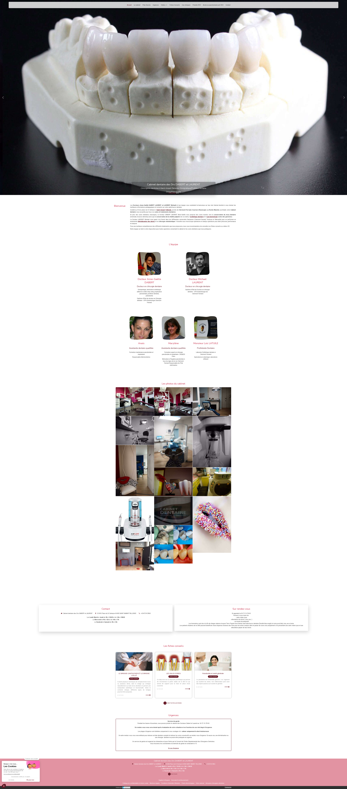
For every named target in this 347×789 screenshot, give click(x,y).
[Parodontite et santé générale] (213, 661)
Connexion (228, 787)
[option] (173, 97)
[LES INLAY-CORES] (173, 661)
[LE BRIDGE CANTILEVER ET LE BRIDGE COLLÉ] (134, 661)
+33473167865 (146, 613)
